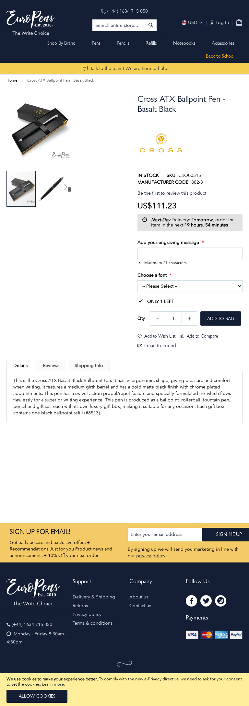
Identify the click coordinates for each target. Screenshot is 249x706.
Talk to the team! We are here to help (128, 68)
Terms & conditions (93, 623)
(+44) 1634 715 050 (127, 11)
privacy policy (150, 556)
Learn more (53, 684)
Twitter (206, 601)
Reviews (51, 365)
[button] (52, 188)
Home (12, 80)
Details (20, 365)
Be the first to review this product (171, 193)
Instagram (220, 601)
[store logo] (30, 22)
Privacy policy (87, 614)
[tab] (20, 366)
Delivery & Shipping (94, 597)
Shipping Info (89, 365)
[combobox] (124, 25)
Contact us (140, 605)
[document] (124, 690)
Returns (80, 605)
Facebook (191, 601)
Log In (221, 22)
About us (138, 597)
